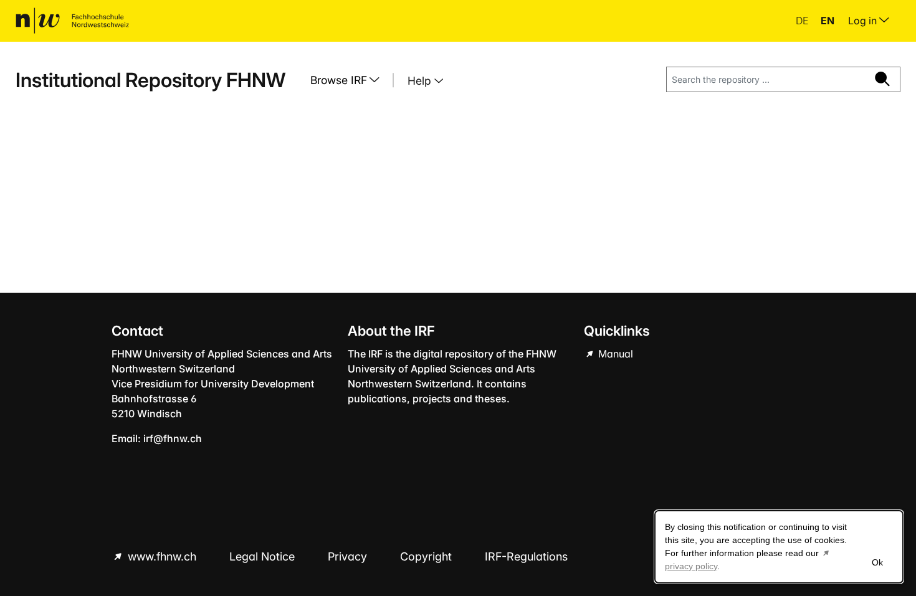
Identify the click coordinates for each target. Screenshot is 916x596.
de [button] (803, 20)
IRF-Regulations (526, 556)
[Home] (72, 20)
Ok (877, 562)
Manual (614, 354)
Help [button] (421, 80)
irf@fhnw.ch (172, 438)
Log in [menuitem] (863, 20)
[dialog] (779, 547)
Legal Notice (263, 556)
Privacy (349, 556)
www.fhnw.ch (162, 556)
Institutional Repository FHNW (150, 80)
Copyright (427, 556)
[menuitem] (349, 80)
